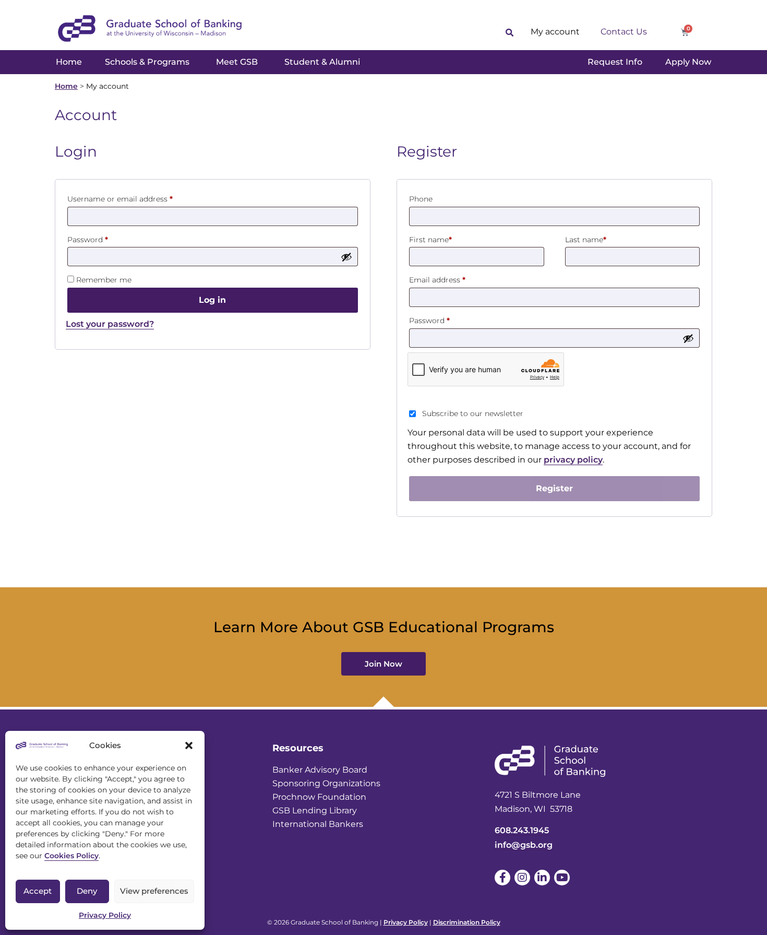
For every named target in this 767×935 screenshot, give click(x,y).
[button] (189, 745)
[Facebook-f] (502, 877)
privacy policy (573, 460)
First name (430, 239)
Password (103, 238)
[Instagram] (522, 877)
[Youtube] (562, 877)
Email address (453, 279)
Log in (212, 300)
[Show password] (346, 257)
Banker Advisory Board (319, 770)
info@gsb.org (524, 845)
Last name (585, 239)
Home (66, 86)
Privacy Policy (105, 915)
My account (555, 32)
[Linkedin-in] (542, 877)
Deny (87, 891)
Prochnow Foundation (319, 797)
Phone (421, 199)
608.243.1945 (522, 830)
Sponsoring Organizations (326, 783)
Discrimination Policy (466, 922)
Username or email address (136, 198)
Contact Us (624, 32)
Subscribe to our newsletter (472, 413)
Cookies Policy (71, 855)
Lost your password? (110, 324)
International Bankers (317, 824)
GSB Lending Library (314, 810)
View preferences (154, 891)
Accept (37, 891)
